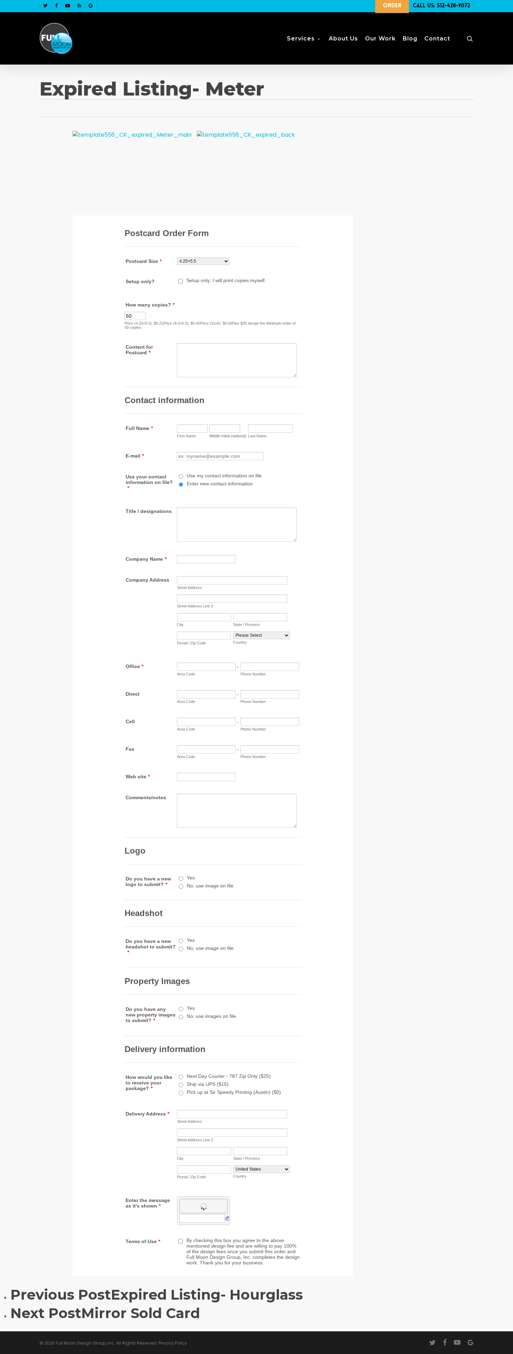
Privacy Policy (172, 1343)
